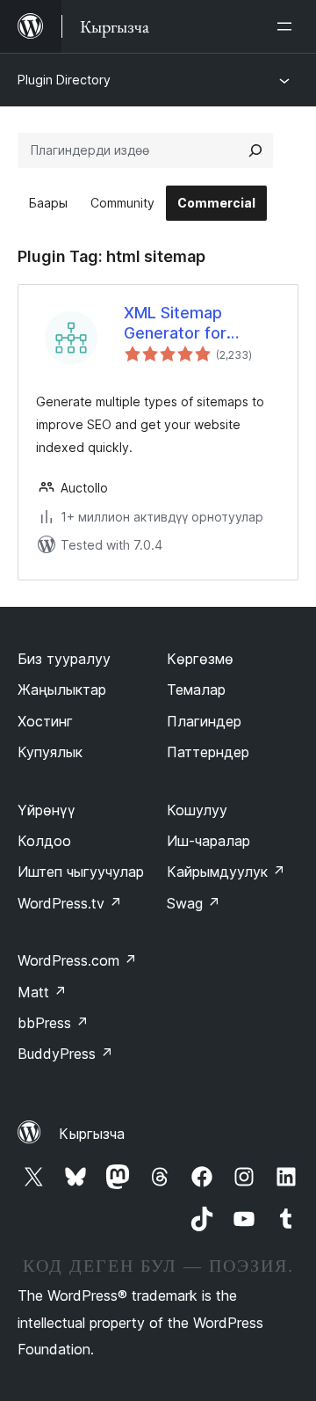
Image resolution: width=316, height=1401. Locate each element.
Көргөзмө (200, 659)
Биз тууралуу (64, 659)
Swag (193, 903)
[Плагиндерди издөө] (255, 150)
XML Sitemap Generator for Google (175, 323)
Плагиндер (204, 721)
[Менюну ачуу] (288, 26)
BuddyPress (65, 1053)
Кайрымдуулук (226, 871)
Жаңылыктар (62, 689)
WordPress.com (77, 960)
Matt (42, 992)
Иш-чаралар (208, 841)
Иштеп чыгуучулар (81, 871)
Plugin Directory (64, 79)
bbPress (53, 1023)
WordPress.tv (70, 903)
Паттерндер (208, 752)
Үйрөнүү (46, 810)
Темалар (196, 689)
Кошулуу (197, 810)
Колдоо (44, 841)
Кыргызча (92, 1133)
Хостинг (45, 721)
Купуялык (50, 752)
